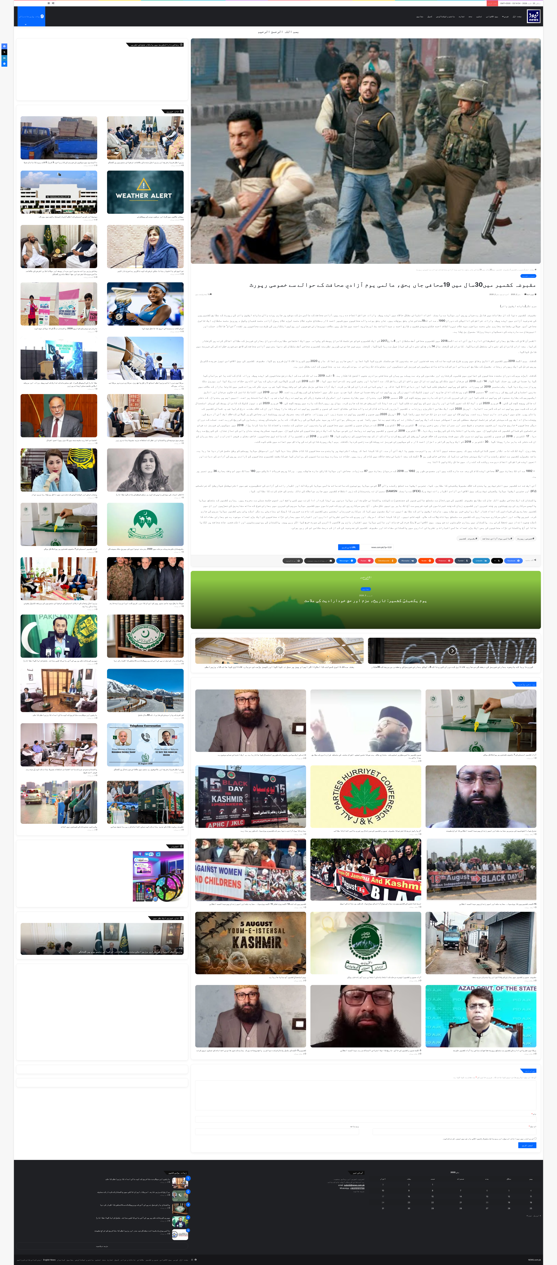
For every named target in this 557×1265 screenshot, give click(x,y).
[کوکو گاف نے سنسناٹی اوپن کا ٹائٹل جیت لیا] (145, 304)
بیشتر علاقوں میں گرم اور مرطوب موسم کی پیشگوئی (160, 216)
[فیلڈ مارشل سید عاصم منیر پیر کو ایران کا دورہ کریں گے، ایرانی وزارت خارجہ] (145, 578)
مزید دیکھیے (102, 1246)
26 (509, 1208)
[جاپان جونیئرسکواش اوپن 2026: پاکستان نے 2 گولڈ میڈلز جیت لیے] (59, 304)
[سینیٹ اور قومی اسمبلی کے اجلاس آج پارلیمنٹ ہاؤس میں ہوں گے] (59, 192)
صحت (470, 16)
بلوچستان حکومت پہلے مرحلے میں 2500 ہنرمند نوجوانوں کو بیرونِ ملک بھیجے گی (146, 549)
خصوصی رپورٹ (525, 538)
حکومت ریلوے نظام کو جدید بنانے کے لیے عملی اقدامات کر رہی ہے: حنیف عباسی (147, 826)
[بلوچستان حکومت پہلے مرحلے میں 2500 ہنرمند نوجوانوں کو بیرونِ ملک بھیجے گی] (145, 524)
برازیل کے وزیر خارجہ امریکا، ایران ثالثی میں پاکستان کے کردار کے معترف (133, 1192)
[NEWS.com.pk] (533, 16)
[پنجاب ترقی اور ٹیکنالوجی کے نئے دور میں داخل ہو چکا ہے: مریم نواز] (59, 470)
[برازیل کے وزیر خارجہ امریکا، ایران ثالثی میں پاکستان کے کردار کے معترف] (180, 1196)
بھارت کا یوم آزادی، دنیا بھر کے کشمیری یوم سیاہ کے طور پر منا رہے (273, 830)
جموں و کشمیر (517, 269)
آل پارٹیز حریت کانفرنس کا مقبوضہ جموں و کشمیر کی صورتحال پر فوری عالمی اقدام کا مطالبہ (377, 830)
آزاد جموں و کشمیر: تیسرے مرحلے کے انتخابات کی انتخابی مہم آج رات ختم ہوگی (384, 977)
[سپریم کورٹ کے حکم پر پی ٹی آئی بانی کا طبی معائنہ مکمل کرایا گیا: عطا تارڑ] (59, 636)
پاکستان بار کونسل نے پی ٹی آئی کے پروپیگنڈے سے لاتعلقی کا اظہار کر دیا (149, 660)
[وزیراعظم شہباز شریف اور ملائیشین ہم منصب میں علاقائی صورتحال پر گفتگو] (145, 744)
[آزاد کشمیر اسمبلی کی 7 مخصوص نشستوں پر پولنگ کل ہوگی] (481, 720)
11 (531, 1196)
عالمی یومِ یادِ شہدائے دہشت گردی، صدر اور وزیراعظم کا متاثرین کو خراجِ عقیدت (132, 1230)
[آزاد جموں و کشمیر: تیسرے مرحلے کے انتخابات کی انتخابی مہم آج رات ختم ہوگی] (365, 943)
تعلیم (479, 16)
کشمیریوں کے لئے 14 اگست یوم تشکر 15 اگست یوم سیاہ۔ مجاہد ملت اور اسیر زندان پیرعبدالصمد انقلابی (257, 904)
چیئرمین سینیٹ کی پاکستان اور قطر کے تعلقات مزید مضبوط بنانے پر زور (150, 440)
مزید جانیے (359, 1191)
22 (432, 1202)
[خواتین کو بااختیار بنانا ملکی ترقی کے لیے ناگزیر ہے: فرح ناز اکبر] (145, 246)
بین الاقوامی (492, 16)
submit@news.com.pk (354, 1185)
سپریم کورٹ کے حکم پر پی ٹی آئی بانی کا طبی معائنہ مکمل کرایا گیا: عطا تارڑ (60, 660)
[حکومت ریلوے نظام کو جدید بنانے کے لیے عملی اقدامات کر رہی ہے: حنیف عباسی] (145, 802)
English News (49, 1260)
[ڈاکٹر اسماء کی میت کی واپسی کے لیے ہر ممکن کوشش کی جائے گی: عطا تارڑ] (145, 470)
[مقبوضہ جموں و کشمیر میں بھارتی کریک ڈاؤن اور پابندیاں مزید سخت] (481, 943)
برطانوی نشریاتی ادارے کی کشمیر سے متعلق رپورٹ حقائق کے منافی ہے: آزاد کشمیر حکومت (494, 1050)
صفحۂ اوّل (517, 16)
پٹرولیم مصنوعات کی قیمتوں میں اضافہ (78, 826)
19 (509, 1202)
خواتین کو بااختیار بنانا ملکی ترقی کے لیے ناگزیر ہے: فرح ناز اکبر (150, 271)
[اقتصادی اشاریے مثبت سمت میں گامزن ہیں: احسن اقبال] (59, 415)
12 (509, 1196)
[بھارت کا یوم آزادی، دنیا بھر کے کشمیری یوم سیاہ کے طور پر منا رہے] (250, 796)
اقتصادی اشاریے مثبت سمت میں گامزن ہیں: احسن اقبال (72, 440)
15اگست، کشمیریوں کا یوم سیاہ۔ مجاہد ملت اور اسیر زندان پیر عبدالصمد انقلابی (497, 904)
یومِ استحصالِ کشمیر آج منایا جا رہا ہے (287, 977)
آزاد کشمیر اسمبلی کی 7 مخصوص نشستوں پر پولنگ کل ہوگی (509, 754)
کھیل (429, 16)
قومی (506, 16)
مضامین (419, 16)
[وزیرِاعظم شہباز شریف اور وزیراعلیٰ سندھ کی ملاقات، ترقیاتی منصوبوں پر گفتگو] (145, 137)
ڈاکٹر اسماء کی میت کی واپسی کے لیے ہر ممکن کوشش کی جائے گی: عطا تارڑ (150, 494)
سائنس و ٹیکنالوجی (445, 16)
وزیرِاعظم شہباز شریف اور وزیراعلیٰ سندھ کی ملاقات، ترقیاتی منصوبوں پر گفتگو (146, 162)
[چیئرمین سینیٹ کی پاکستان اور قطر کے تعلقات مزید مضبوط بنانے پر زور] (145, 415)
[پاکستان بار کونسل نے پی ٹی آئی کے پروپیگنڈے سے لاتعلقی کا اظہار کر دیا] (145, 636)
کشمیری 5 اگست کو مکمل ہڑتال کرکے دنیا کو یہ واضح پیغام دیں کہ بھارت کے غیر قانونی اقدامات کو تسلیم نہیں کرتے (251, 1050)
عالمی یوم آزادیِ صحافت (496, 538)
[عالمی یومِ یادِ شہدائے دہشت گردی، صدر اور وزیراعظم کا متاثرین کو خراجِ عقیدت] (180, 1234)
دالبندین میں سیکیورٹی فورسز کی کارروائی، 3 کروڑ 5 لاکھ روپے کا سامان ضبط (60, 162)
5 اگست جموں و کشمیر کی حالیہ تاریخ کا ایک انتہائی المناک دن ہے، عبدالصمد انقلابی (380, 1050)
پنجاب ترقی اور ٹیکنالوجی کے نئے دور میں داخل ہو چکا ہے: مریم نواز (64, 494)
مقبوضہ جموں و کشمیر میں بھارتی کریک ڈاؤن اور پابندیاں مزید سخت (504, 977)
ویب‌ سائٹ (354, 1126)
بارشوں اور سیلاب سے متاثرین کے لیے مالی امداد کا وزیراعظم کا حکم (65, 715)
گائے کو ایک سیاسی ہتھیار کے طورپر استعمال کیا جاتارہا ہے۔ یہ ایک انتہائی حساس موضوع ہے (262, 755)
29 (432, 1208)
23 (409, 1202)
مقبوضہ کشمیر (467, 538)
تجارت (462, 16)
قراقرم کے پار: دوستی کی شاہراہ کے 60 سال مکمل (161, 715)
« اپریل (537, 1215)
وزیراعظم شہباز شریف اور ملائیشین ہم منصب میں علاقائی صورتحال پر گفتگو (149, 769)
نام (533, 1114)
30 (409, 1208)
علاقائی (140, 1260)
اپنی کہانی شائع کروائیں (29, 1260)
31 (383, 1208)
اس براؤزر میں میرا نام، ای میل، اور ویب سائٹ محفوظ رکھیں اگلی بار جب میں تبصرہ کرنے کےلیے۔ (488, 1138)
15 (433, 1196)
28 (461, 1208)
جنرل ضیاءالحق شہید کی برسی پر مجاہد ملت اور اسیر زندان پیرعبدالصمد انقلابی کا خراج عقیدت (491, 830)
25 (531, 1208)
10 (383, 1190)
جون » (529, 1215)
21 (461, 1202)
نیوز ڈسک (530, 294)
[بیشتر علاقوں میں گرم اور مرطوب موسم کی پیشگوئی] (145, 192)
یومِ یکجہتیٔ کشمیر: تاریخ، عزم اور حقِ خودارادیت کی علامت (365, 600)
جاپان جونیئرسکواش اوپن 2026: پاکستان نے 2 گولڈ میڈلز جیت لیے (66, 328)
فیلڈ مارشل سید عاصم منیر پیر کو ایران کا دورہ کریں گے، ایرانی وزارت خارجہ (146, 603)
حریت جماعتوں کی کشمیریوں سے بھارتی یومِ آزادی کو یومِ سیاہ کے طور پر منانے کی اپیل (380, 903)
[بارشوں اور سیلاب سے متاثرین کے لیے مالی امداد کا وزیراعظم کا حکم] (59, 690)
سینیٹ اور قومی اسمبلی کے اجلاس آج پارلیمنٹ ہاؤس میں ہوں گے (68, 216)
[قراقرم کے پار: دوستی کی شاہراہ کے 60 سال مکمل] (145, 690)
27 (487, 1208)
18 (531, 1202)
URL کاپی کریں (349, 547)
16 (409, 1196)
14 (461, 1196)
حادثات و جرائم (128, 1260)
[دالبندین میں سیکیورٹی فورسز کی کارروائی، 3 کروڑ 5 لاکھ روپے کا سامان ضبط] (59, 137)
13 (487, 1196)
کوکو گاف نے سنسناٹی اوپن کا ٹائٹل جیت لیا (163, 328)
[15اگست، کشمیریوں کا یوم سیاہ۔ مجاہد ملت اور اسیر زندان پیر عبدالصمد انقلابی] (481, 870)
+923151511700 (357, 1188)
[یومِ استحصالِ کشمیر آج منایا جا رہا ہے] (250, 943)
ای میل (532, 1126)
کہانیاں (61, 1260)
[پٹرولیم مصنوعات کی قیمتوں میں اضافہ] (59, 802)
